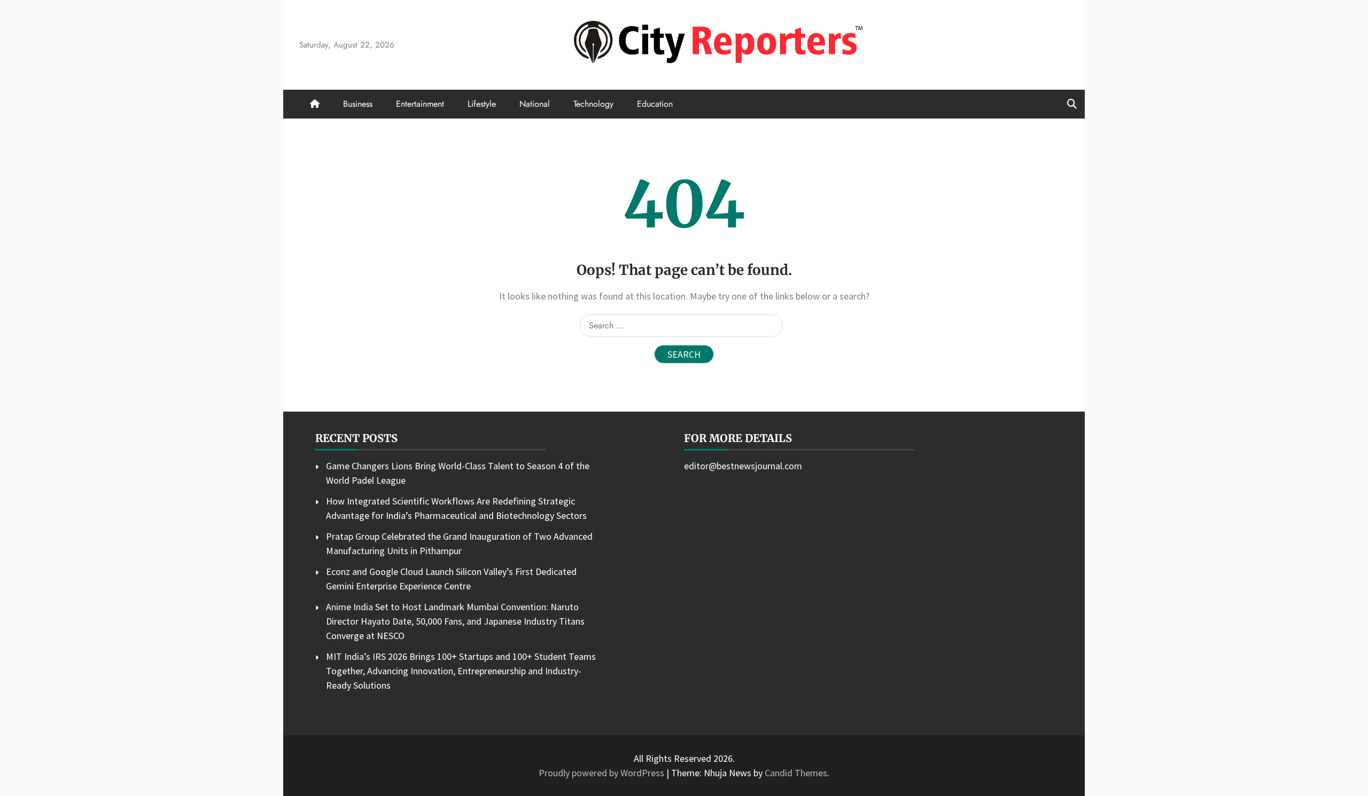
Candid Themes (796, 773)
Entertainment (420, 104)
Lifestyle (482, 104)
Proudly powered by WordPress (602, 773)
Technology (593, 104)
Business (357, 104)
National (534, 104)
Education (655, 104)
